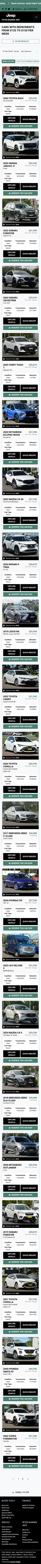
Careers (25, 1535)
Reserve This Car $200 (22, 126)
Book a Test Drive (8, 1515)
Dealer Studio (15, 1562)
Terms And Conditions (30, 1542)
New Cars (5, 1505)
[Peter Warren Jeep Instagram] (6, 9)
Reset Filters (8, 61)
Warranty (5, 1542)
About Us (25, 1530)
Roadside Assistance (9, 1544)
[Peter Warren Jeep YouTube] (9, 9)
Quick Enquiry (29, 119)
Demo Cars (6, 1508)
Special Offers (7, 1513)
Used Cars (5, 1510)
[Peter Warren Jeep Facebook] (3, 9)
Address (18, 9)
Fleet (24, 1537)
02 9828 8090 (31, 9)
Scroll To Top (22, 1492)
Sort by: (16, 51)
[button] (36, 17)
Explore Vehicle (11, 119)
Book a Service (7, 1527)
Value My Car (6, 1518)
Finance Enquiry (28, 1508)
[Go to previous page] (13, 1479)
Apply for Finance (28, 1505)
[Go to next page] (28, 1479)
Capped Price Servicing (10, 1534)
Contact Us (26, 1532)
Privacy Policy (27, 1540)
